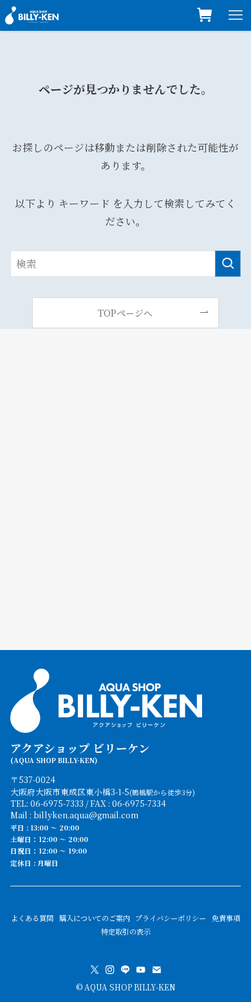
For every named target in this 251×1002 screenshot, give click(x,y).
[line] (125, 970)
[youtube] (141, 970)
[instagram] (110, 970)
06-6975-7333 (57, 803)
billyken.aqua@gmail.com (85, 815)
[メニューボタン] (235, 15)
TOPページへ (125, 312)
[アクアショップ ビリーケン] (32, 15)
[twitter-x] (94, 970)
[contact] (156, 970)
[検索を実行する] (228, 264)
